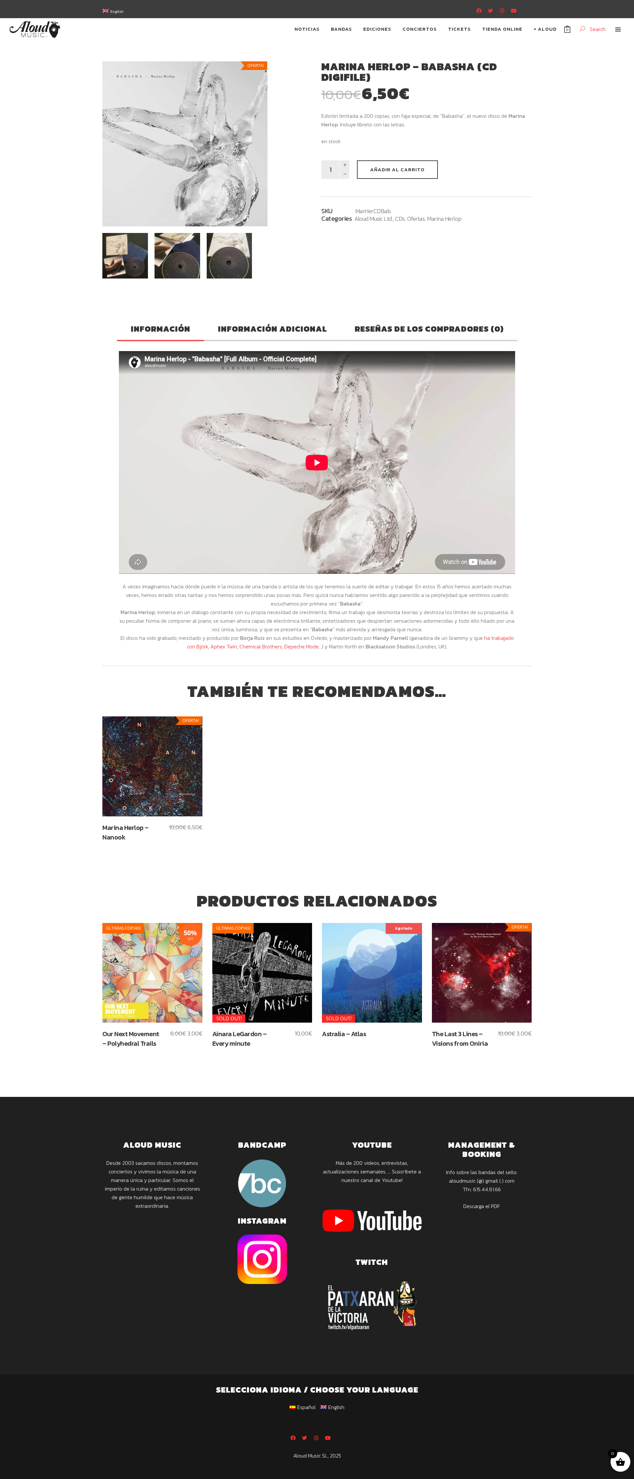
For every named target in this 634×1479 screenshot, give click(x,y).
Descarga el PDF (481, 1206)
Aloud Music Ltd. (373, 218)
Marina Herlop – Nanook (125, 832)
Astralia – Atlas (344, 1034)
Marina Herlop (444, 218)
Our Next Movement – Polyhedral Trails (130, 1038)
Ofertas (416, 218)
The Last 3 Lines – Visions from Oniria (460, 1038)
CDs (400, 218)
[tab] (160, 329)
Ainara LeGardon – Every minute (239, 1038)
